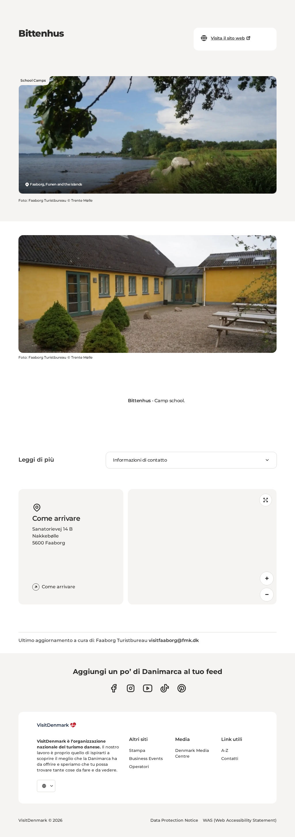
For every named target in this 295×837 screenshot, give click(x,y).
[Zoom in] (267, 578)
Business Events (146, 758)
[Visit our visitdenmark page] (148, 688)
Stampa (137, 750)
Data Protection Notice (174, 820)
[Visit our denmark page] (114, 688)
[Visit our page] (131, 688)
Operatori (139, 766)
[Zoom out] (267, 595)
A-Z (224, 750)
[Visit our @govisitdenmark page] (165, 688)
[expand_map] (265, 500)
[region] (202, 546)
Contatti (229, 758)
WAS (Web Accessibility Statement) (240, 820)
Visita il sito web (228, 38)
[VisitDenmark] (56, 725)
